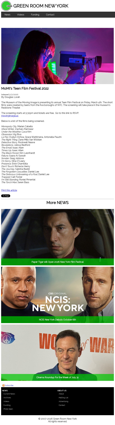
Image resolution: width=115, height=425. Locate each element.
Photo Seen (8, 409)
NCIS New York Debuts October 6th (57, 319)
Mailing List (63, 398)
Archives (7, 398)
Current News (9, 394)
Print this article (9, 190)
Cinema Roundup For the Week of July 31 (57, 377)
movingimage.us (9, 115)
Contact (50, 14)
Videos (20, 14)
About (61, 394)
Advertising (63, 401)
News (7, 14)
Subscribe (9, 385)
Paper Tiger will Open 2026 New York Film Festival (58, 262)
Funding (35, 14)
